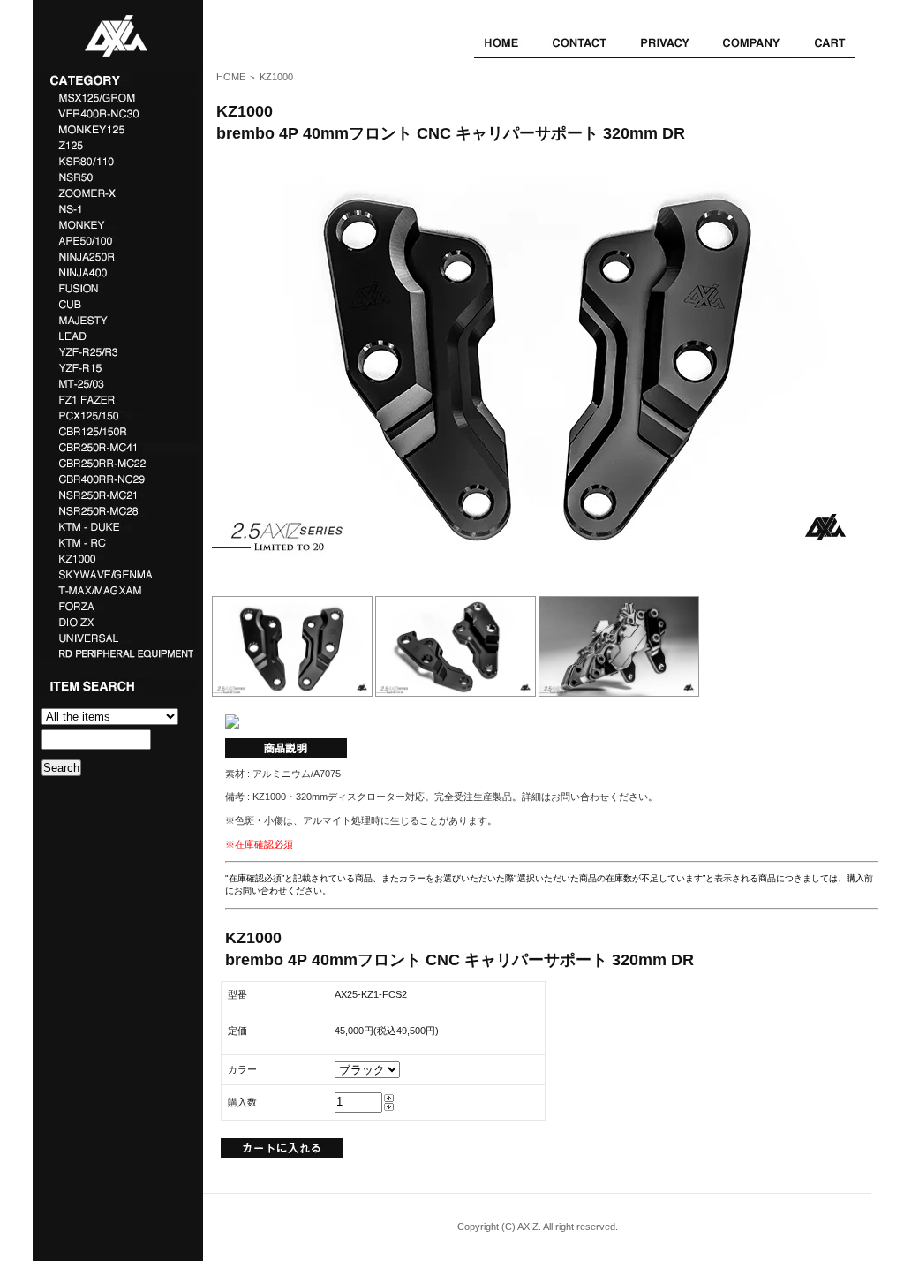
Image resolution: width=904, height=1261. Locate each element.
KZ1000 (276, 77)
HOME (230, 77)
